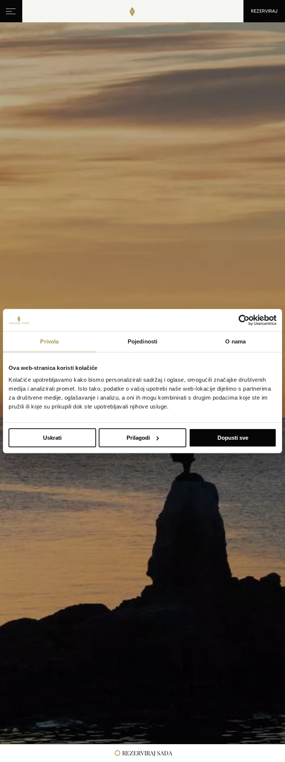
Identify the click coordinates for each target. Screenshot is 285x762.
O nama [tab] (235, 341)
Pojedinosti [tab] (142, 341)
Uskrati (52, 438)
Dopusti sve (232, 438)
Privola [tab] (49, 341)
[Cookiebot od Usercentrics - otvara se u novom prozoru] (244, 320)
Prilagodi (138, 438)
